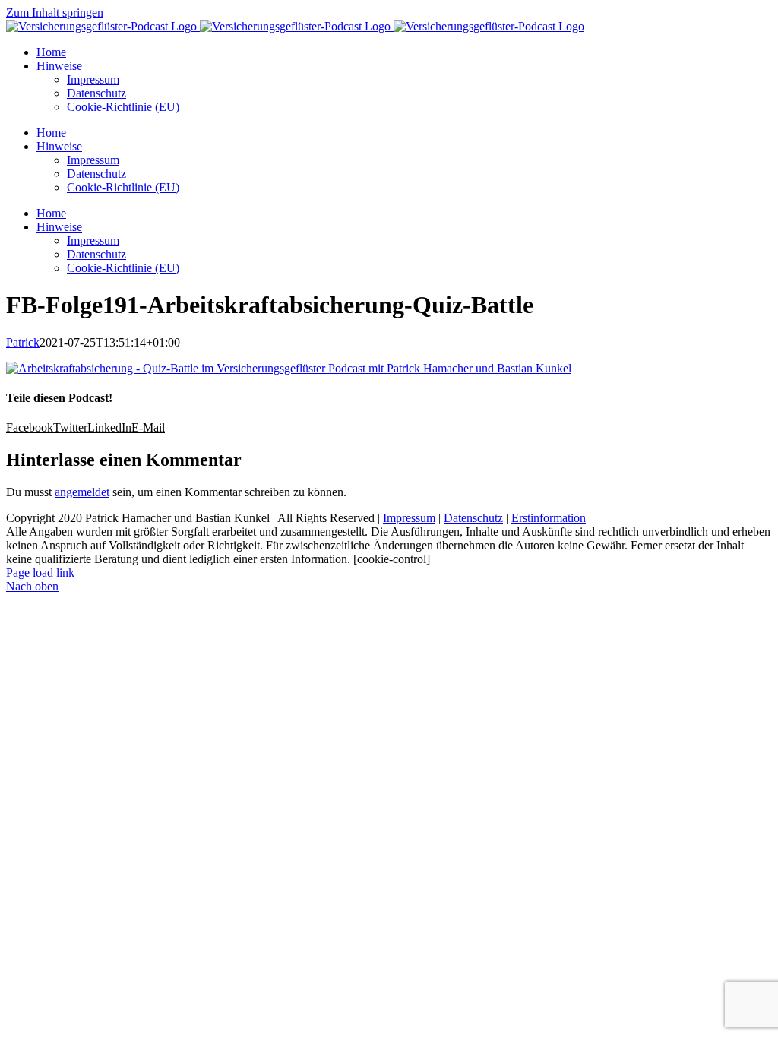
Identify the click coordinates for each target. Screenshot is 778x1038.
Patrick (23, 342)
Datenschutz (473, 517)
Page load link (40, 572)
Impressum (409, 517)
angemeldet (82, 492)
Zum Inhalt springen (54, 12)
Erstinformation (548, 517)
